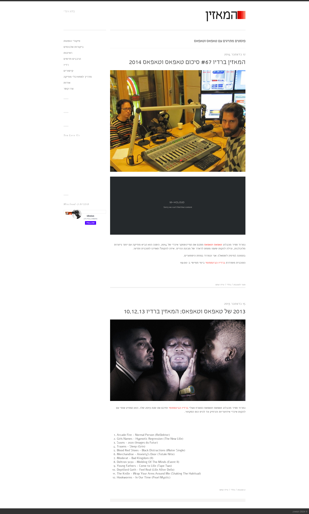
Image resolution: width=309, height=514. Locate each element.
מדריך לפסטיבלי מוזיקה (78, 77)
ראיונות (68, 53)
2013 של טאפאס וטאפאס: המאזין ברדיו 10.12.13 (184, 312)
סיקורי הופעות (72, 41)
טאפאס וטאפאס (213, 244)
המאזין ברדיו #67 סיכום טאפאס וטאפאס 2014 (187, 62)
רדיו (66, 65)
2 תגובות (241, 489)
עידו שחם (219, 284)
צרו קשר (69, 88)
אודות (67, 83)
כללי (229, 284)
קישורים (68, 71)
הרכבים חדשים (72, 59)
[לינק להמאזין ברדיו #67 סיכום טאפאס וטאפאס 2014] (177, 171)
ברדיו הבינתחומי (215, 262)
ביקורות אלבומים (74, 47)
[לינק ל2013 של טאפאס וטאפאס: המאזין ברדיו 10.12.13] (177, 400)
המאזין (221, 15)
